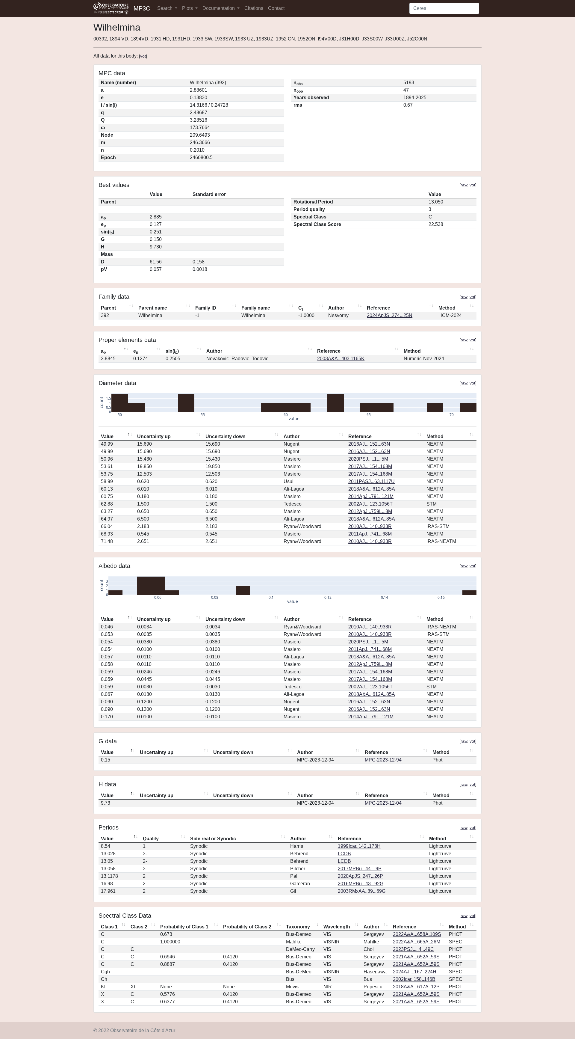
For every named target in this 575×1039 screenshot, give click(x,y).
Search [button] (165, 8)
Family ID (205, 307)
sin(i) (172, 352)
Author (336, 307)
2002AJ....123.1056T (370, 503)
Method (447, 307)
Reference (378, 307)
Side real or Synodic (213, 838)
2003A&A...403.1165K (340, 358)
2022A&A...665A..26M (416, 941)
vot (143, 56)
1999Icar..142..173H (359, 846)
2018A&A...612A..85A (371, 488)
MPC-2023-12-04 (383, 803)
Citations (253, 8)
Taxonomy (298, 926)
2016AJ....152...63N (369, 444)
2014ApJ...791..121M (371, 496)
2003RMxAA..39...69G (361, 891)
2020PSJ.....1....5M (368, 459)
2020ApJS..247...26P (360, 876)
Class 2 (139, 926)
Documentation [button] (219, 8)
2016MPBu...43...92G (360, 883)
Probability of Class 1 (184, 926)
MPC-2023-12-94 (383, 759)
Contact (276, 8)
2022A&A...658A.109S (417, 934)
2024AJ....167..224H (414, 971)
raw (464, 185)
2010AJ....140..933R (370, 526)
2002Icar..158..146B (414, 979)
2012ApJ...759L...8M (370, 511)
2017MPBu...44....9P (360, 868)
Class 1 (109, 926)
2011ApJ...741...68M (370, 533)
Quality (151, 838)
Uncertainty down (225, 436)
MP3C (142, 8)
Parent (108, 307)
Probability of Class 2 (247, 926)
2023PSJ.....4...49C (413, 949)
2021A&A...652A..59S (416, 956)
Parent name (152, 307)
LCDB (344, 853)
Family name (255, 307)
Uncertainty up (154, 436)
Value (107, 436)
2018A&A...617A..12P (416, 986)
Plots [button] (188, 8)
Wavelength (336, 926)
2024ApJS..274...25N (389, 315)
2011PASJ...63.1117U (371, 481)
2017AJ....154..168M (370, 466)
